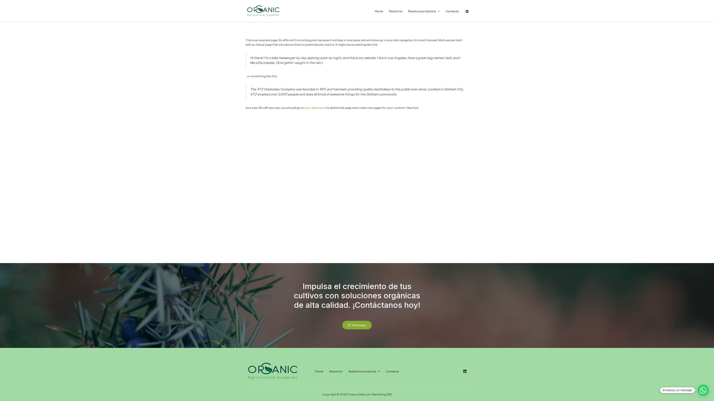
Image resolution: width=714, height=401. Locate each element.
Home (379, 11)
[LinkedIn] (467, 11)
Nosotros (395, 11)
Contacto (452, 11)
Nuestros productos (422, 11)
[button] (438, 11)
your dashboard (315, 108)
